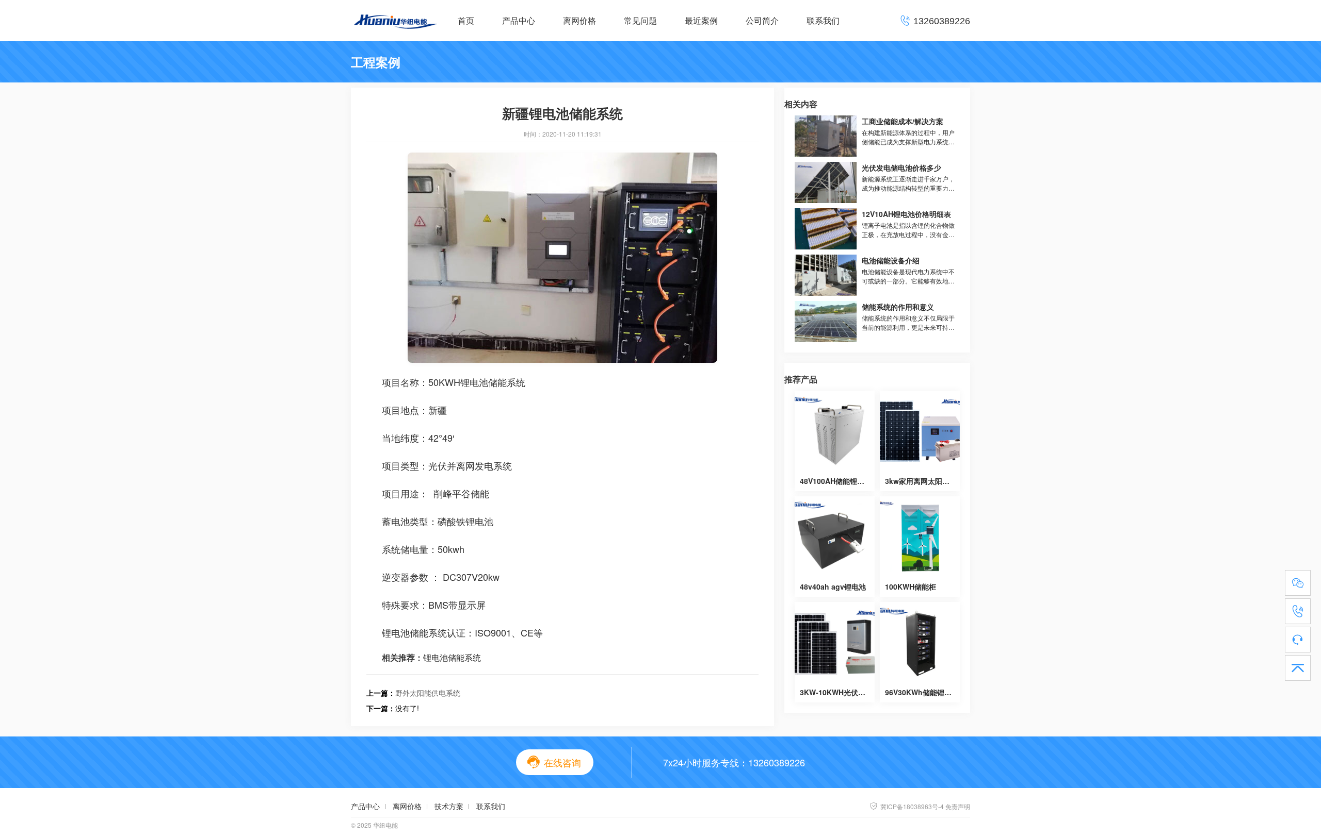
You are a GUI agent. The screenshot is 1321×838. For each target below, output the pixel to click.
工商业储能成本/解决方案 (902, 121)
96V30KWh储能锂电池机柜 (929, 692)
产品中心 (518, 20)
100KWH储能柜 (910, 586)
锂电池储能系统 (452, 657)
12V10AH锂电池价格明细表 (906, 214)
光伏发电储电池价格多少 (901, 167)
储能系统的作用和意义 (898, 306)
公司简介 (762, 20)
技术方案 (448, 806)
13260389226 (776, 762)
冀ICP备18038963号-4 (906, 806)
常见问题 (640, 20)
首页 (466, 20)
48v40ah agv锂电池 (833, 586)
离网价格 (579, 20)
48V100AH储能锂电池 (836, 481)
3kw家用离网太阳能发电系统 (931, 481)
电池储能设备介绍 (891, 260)
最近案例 (701, 20)
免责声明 (957, 806)
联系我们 (823, 20)
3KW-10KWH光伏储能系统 (843, 692)
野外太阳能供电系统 (427, 693)
